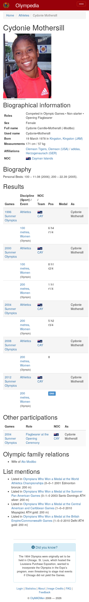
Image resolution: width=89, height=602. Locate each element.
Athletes (24, 15)
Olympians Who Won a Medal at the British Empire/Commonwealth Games (45, 518)
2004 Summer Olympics (11, 308)
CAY (40, 216)
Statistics (30, 588)
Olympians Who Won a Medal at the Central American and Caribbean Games (46, 506)
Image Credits (55, 588)
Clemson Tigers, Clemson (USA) (47, 149)
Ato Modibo (28, 461)
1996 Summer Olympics (11, 216)
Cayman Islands (42, 158)
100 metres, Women (25, 232)
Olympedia (27, 5)
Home (10, 15)
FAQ (68, 588)
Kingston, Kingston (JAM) (66, 138)
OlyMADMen (37, 598)
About (41, 588)
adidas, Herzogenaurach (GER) (53, 151)
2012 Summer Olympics (11, 381)
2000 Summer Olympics (11, 252)
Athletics (25, 212)
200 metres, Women (25, 288)
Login (20, 588)
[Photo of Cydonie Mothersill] (27, 67)
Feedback (44, 592)
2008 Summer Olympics (11, 345)
